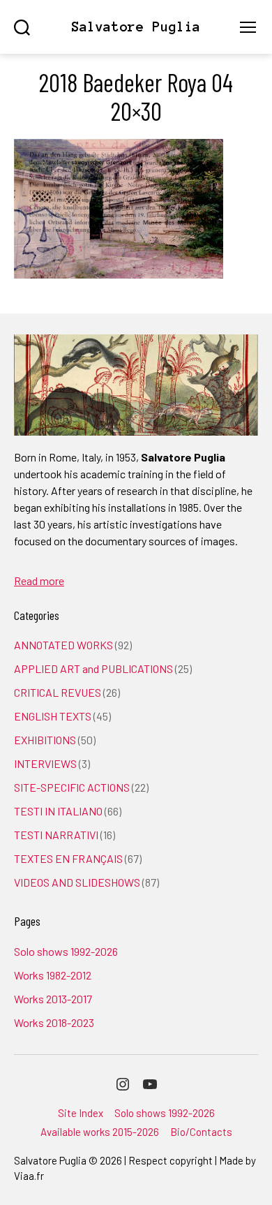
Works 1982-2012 (52, 975)
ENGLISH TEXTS (52, 716)
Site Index (80, 1113)
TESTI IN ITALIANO (58, 811)
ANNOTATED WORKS (63, 644)
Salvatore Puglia (136, 27)
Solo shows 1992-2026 (66, 951)
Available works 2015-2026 (99, 1131)
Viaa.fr (29, 1175)
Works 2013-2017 (53, 998)
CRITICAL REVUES (57, 692)
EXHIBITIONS (45, 739)
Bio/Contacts (201, 1131)
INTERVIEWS (45, 763)
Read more (39, 580)
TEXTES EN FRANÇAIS (68, 858)
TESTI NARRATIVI (56, 834)
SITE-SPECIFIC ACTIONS (72, 787)
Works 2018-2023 (54, 1022)
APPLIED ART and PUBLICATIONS (93, 668)
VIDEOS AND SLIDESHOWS (77, 882)
